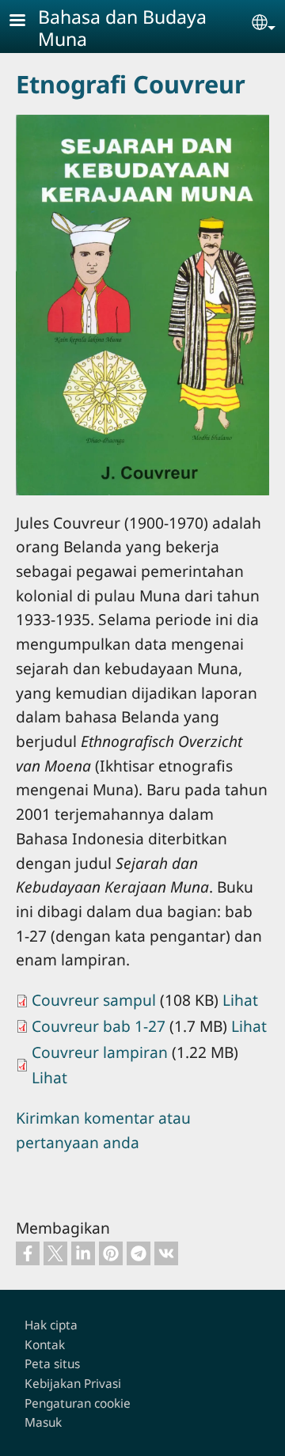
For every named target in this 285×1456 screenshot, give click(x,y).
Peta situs (52, 1364)
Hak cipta (51, 1325)
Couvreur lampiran (100, 1052)
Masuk (43, 1422)
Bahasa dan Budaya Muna (122, 27)
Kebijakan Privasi (73, 1383)
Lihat (240, 999)
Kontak (45, 1345)
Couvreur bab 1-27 (98, 1026)
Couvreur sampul (94, 999)
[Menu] (27, 22)
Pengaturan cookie (78, 1403)
